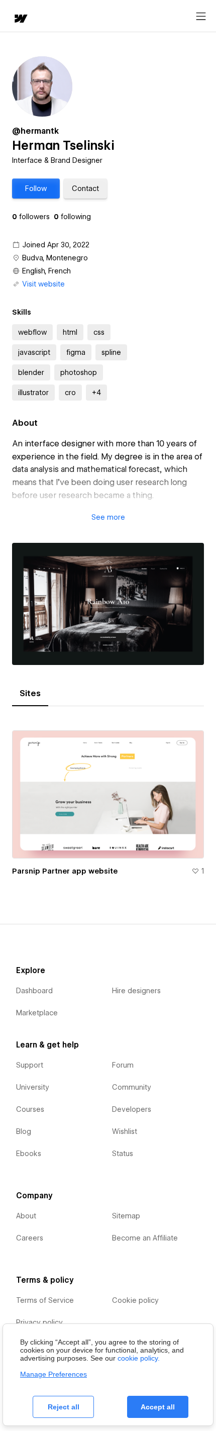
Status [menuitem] (122, 1154)
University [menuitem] (32, 1087)
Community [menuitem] (131, 1087)
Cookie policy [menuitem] (135, 1300)
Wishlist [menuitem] (124, 1131)
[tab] (30, 693)
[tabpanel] (108, 799)
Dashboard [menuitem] (34, 991)
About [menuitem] (26, 1216)
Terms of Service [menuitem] (45, 1300)
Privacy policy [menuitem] (39, 1322)
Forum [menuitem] (123, 1065)
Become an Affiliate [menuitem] (145, 1238)
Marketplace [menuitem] (37, 1013)
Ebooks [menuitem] (28, 1154)
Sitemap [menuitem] (126, 1216)
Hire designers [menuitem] (136, 991)
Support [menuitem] (29, 1065)
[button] (36, 188)
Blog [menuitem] (23, 1131)
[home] (20, 19)
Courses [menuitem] (30, 1109)
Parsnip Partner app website (65, 871)
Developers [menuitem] (131, 1109)
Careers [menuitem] (29, 1238)
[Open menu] (201, 16)
